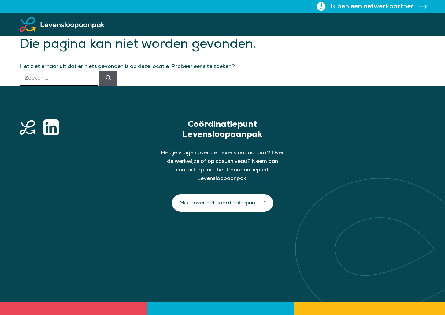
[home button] (27, 127)
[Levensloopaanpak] (62, 24)
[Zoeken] (108, 78)
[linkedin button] (51, 127)
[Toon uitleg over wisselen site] (321, 6)
